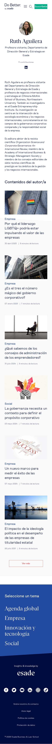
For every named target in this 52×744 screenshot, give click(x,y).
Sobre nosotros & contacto (25, 704)
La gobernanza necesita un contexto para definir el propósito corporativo (26, 413)
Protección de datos (26, 725)
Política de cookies (26, 718)
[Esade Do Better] (13, 6)
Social (8, 403)
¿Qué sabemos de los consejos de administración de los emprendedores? (26, 353)
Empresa (10, 219)
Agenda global (22, 609)
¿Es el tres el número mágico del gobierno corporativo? (21, 293)
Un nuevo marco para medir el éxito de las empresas (21, 473)
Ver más (26, 563)
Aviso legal (26, 711)
